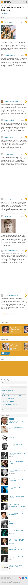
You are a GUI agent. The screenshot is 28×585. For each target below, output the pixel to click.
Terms (2, 581)
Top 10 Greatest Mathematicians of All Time (17, 505)
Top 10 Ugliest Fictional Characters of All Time (16, 548)
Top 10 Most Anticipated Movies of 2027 (11, 395)
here (24, 382)
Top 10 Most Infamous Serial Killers (15, 488)
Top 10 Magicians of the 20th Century (16, 514)
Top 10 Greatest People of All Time (16, 436)
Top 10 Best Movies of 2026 (8, 390)
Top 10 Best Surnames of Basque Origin (16, 565)
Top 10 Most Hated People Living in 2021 (17, 421)
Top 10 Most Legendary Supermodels (16, 479)
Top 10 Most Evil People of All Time (17, 453)
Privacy (6, 581)
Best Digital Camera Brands (8, 401)
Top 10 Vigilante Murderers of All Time (17, 557)
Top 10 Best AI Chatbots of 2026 (9, 393)
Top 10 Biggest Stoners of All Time (16, 496)
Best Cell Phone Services (8, 398)
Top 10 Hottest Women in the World (16, 428)
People (9, 5)
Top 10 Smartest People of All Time (17, 471)
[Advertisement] (14, 85)
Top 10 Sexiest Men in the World (16, 462)
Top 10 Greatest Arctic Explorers (15, 522)
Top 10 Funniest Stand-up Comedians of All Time (16, 445)
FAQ (14, 581)
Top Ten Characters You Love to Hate (16, 531)
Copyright (10, 581)
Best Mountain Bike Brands (8, 407)
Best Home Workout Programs (9, 404)
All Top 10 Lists (3, 5)
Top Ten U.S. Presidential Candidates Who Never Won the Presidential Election (16, 541)
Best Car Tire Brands (7, 409)
